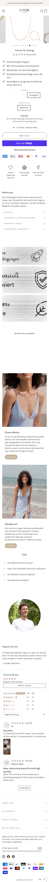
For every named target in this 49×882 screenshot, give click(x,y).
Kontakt (11, 546)
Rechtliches (10, 820)
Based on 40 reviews (12, 682)
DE (40, 879)
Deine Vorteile (11, 828)
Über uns (11, 457)
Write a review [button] (24, 685)
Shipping (20, 119)
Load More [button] (24, 788)
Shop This (17, 259)
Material (24, 103)
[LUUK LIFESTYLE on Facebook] (8, 856)
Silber (12, 95)
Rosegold (33, 95)
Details (8, 212)
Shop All (32, 259)
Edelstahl (24, 107)
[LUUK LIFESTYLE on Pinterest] (13, 856)
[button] (19, 54)
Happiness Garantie (16, 229)
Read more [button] (8, 780)
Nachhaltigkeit (13, 223)
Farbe (24, 90)
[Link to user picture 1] (6, 747)
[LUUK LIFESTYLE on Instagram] (3, 856)
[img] (17, 723)
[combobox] (42, 879)
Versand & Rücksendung (19, 218)
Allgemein (8, 811)
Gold (22, 95)
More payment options (24, 149)
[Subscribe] (39, 848)
